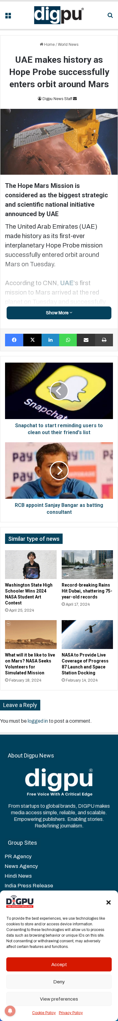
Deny (59, 981)
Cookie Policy (44, 1013)
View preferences (59, 999)
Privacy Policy (71, 1013)
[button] (108, 902)
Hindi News (18, 876)
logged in (38, 721)
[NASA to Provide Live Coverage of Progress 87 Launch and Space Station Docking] (87, 634)
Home (49, 44)
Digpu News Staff (57, 99)
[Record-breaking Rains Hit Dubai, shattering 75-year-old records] (87, 564)
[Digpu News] (59, 15)
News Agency (21, 866)
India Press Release (29, 886)
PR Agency (18, 856)
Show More (58, 313)
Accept (59, 964)
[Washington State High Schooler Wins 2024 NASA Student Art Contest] (31, 564)
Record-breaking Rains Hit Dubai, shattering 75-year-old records (87, 590)
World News (68, 44)
